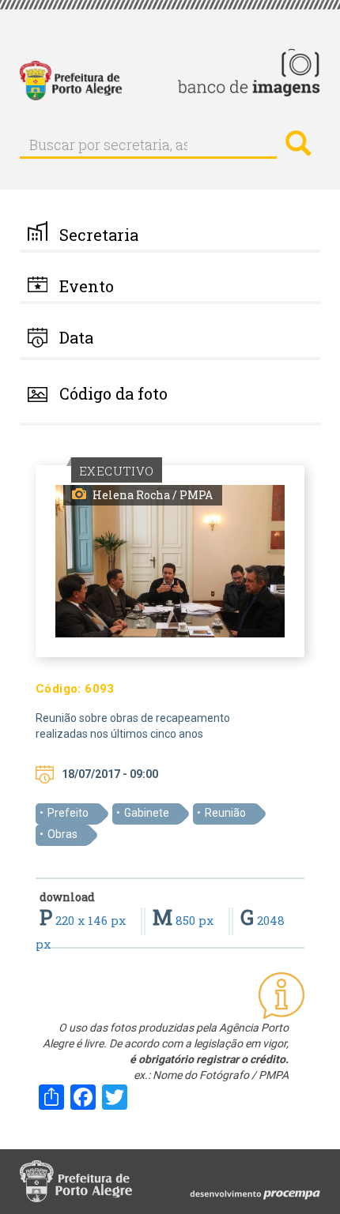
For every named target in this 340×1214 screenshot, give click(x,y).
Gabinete (146, 812)
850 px (185, 920)
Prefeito (68, 812)
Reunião (225, 812)
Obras (62, 834)
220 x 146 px (84, 920)
